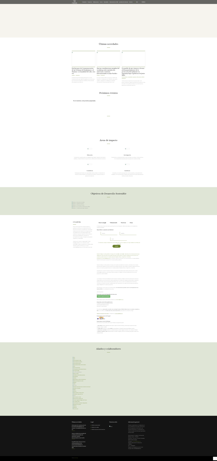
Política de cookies (95, 427)
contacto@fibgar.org (106, 258)
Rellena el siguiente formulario (103, 296)
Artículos (73, 75)
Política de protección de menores (98, 429)
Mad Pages (76, 457)
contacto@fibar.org (119, 313)
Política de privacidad (95, 425)
